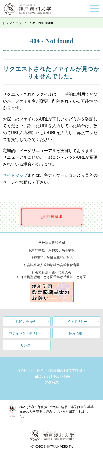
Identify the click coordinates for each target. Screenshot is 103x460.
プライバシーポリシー (25, 333)
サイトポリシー (75, 321)
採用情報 (75, 333)
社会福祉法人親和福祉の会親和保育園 (52, 264)
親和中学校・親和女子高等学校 (52, 249)
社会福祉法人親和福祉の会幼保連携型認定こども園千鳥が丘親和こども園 (51, 274)
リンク (25, 345)
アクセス (51, 382)
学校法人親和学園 (51, 242)
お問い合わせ (25, 321)
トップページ (12, 22)
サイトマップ (15, 175)
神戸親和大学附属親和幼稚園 (51, 257)
